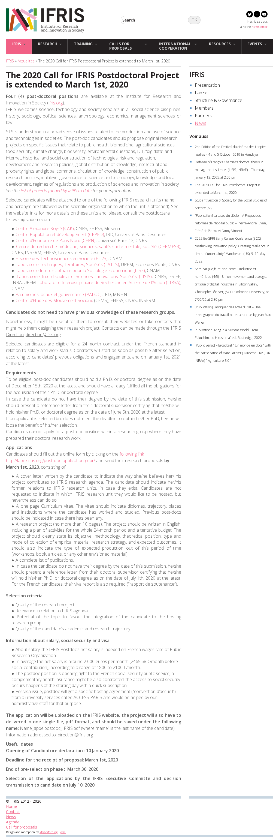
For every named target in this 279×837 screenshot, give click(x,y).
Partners (203, 116)
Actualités (26, 61)
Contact (13, 811)
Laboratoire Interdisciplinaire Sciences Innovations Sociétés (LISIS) (84, 276)
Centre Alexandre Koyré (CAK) (45, 228)
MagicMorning (48, 832)
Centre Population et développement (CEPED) (60, 234)
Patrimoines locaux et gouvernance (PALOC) (59, 294)
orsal (63, 832)
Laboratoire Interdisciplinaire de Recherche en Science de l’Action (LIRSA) (108, 282)
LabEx (201, 93)
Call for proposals (21, 827)
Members (204, 108)
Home (11, 806)
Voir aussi (199, 136)
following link (132, 454)
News (200, 123)
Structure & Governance (218, 100)
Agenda (12, 821)
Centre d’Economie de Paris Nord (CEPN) (56, 240)
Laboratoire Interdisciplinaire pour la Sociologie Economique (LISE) (80, 270)
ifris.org (55, 103)
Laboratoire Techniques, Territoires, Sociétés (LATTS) (67, 264)
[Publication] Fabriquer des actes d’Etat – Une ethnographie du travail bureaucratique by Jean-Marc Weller (233, 315)
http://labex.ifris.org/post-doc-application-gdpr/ (50, 460)
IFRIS (10, 61)
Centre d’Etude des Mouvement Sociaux (54, 300)
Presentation (207, 85)
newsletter (260, 27)
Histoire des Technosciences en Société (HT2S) (62, 258)
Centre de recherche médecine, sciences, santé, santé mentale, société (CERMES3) (98, 246)
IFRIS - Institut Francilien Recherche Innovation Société (45, 20)
